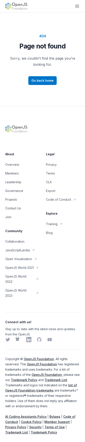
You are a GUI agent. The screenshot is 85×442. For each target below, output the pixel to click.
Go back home (42, 80)
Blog (49, 233)
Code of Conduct (58, 199)
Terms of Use (54, 427)
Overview (12, 164)
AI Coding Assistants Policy (26, 416)
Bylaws (54, 416)
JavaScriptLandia (17, 250)
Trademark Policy (24, 380)
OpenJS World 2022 (15, 279)
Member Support (57, 422)
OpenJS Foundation (39, 359)
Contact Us (13, 208)
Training (52, 224)
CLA (49, 182)
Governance (14, 191)
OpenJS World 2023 (15, 292)
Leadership (13, 182)
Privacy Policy (15, 427)
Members (12, 173)
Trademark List (55, 380)
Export (50, 191)
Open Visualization (18, 259)
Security (35, 427)
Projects (11, 199)
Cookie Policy (31, 422)
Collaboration (14, 241)
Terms (50, 173)
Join (8, 217)
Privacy (51, 164)
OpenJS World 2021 (19, 267)
